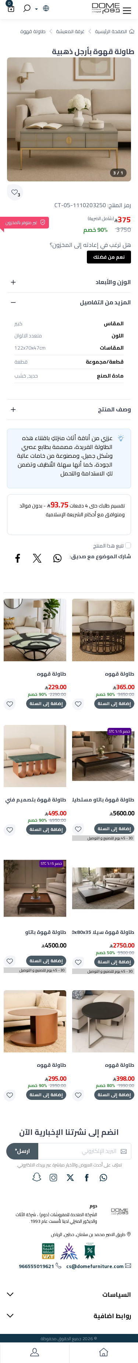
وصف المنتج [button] (114, 409)
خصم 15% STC (119, 731)
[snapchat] (36, 1177)
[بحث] (25, 8)
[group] (69, 119)
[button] (127, 8)
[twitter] (70, 1177)
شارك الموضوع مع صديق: (100, 557)
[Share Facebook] (18, 559)
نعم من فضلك (109, 256)
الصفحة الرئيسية (111, 31)
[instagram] (53, 1177)
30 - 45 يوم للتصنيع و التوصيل (110, 838)
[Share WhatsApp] (57, 559)
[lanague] (41, 9)
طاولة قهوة (33, 31)
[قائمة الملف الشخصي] (34, 1353)
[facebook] (86, 1177)
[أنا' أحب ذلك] (78, 704)
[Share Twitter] (37, 559)
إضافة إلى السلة (114, 703)
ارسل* (22, 1151)
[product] (103, 630)
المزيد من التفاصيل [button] (105, 302)
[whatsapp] (103, 1177)
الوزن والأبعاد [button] (113, 281)
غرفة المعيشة (70, 31)
